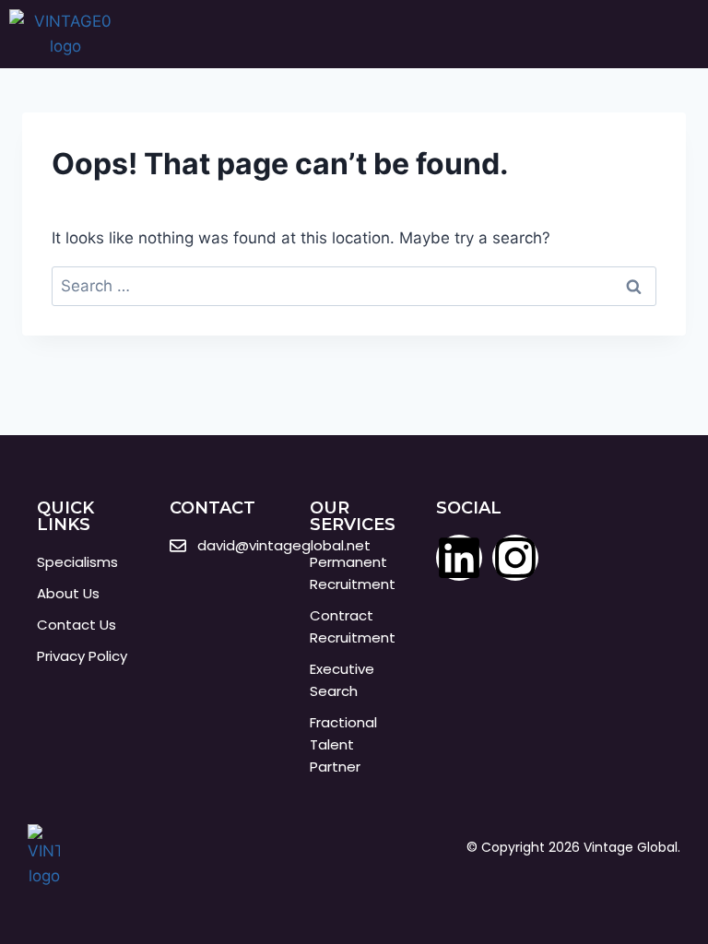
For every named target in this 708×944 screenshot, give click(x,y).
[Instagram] (515, 558)
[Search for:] (354, 286)
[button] (668, 34)
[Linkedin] (459, 558)
